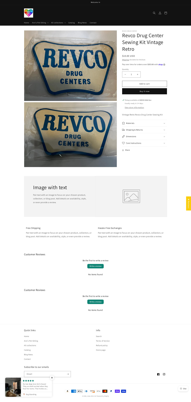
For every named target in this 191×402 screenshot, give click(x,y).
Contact (27, 359)
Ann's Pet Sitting (31, 341)
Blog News (28, 354)
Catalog (27, 350)
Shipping (125, 60)
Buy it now (145, 91)
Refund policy (102, 345)
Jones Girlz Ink (91, 396)
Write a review (95, 266)
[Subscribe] (68, 374)
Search (99, 336)
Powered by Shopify (103, 396)
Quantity (125, 69)
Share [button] (127, 150)
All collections (30, 345)
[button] (40, 22)
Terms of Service (103, 341)
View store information (134, 107)
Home (26, 336)
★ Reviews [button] (188, 203)
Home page (101, 350)
